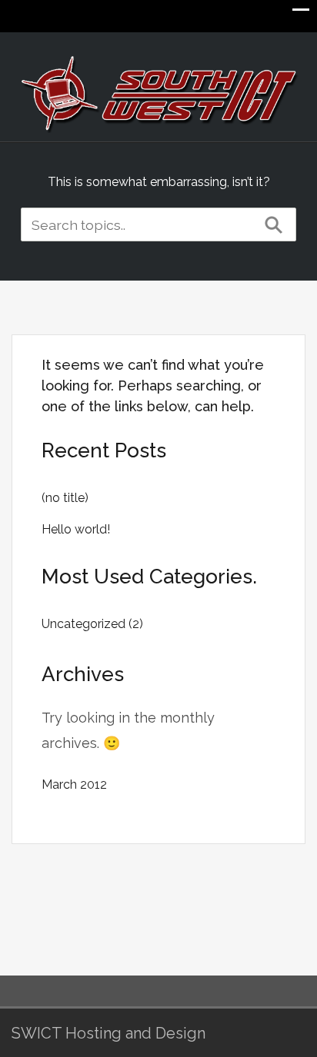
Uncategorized (83, 624)
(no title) (65, 497)
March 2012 (74, 784)
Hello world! (76, 529)
